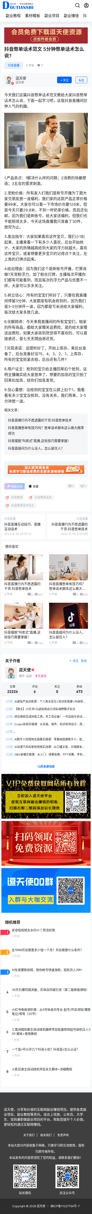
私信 (81, 80)
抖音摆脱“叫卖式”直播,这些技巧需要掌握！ (39, 441)
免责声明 (63, 1135)
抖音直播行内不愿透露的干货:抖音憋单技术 (40, 420)
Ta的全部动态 (46, 766)
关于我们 (29, 1135)
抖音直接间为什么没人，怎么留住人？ (36, 448)
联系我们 (46, 1135)
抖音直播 (13, 65)
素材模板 (32, 15)
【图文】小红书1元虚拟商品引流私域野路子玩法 (40, 709)
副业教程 (13, 15)
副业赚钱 (71, 15)
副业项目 (51, 15)
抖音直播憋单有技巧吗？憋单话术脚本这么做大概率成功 (67, 588)
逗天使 (40, 1206)
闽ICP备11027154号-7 (65, 1206)
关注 (66, 80)
